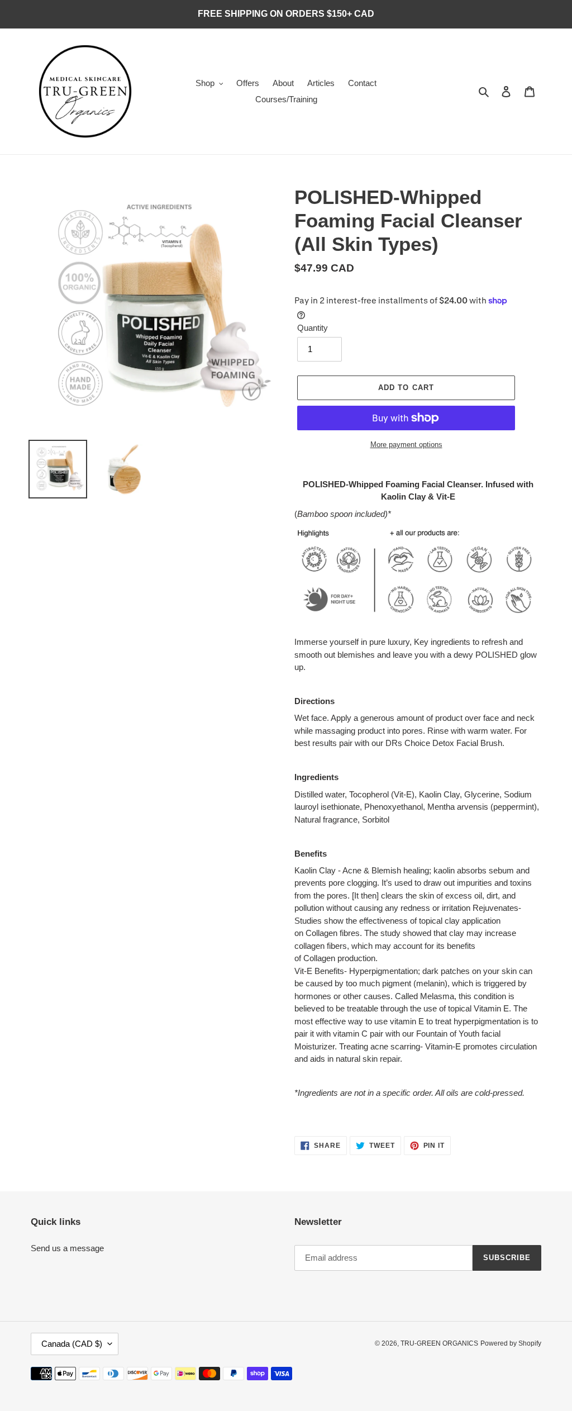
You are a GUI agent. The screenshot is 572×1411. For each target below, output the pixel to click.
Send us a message (67, 1248)
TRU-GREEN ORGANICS (439, 1343)
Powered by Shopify (510, 1343)
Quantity (312, 327)
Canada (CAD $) (71, 1343)
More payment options (406, 444)
